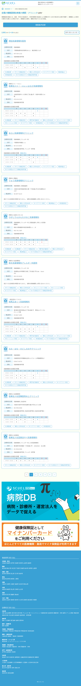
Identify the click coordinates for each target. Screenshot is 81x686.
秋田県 (21, 563)
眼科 (3, 625)
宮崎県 (25, 599)
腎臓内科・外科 (25, 646)
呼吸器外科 (24, 631)
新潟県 (4, 573)
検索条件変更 (40, 25)
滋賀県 (17, 584)
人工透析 (70, 613)
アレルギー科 (26, 613)
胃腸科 (4, 646)
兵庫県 (8, 584)
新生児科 (35, 662)
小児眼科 (24, 662)
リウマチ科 (22, 641)
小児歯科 (7, 620)
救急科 (4, 657)
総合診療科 (8, 613)
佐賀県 (8, 599)
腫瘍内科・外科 (58, 613)
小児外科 (30, 662)
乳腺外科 (8, 667)
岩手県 (12, 563)
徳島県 (4, 594)
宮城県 (17, 563)
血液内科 (50, 613)
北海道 (4, 563)
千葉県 (18, 568)
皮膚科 (7, 625)
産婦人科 (17, 667)
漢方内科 (14, 613)
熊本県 (17, 599)
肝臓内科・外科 (16, 646)
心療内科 (4, 636)
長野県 (8, 573)
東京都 (4, 568)
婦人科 (4, 667)
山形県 (25, 563)
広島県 (17, 589)
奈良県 (21, 584)
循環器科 (17, 657)
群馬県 (30, 568)
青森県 (8, 563)
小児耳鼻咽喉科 (17, 662)
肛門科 (4, 652)
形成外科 (11, 657)
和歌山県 (25, 584)
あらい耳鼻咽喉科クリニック (21, 133)
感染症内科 (5, 615)
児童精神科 (20, 636)
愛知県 (4, 578)
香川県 (8, 594)
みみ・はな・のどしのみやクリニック (25, 349)
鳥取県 (4, 589)
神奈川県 (8, 568)
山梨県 (35, 568)
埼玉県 (14, 568)
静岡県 (12, 578)
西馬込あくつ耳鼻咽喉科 (19, 301)
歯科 (3, 620)
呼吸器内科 (17, 631)
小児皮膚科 (9, 662)
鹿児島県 (29, 599)
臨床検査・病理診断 (25, 615)
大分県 (21, 599)
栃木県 (26, 568)
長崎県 (12, 599)
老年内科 (19, 613)
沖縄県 (35, 599)
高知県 (17, 594)
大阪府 (4, 584)
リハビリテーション (13, 641)
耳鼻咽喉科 (5, 631)
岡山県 (12, 589)
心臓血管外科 (24, 657)
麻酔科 (37, 657)
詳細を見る (23, 153)
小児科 (4, 662)
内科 (3, 613)
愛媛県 (12, 594)
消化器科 (8, 646)
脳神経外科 (31, 657)
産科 (13, 667)
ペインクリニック (36, 613)
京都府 (12, 584)
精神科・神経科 (12, 636)
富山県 (12, 573)
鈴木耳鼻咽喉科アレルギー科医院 (23, 263)
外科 (7, 657)
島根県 (8, 589)
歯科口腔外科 (20, 620)
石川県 (17, 573)
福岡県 (4, 599)
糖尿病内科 (44, 613)
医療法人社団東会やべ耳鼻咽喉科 (23, 437)
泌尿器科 (8, 652)
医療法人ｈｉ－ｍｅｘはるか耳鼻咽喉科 (26, 86)
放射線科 (16, 615)
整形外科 (4, 641)
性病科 (14, 652)
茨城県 (22, 568)
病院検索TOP (8, 9)
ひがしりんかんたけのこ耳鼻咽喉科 (24, 217)
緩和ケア (65, 613)
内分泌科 (11, 615)
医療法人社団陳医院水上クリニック (24, 396)
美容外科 (4, 673)
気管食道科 (31, 631)
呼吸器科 (11, 631)
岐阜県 (8, 578)
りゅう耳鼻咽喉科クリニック (21, 180)
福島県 (29, 563)
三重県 (17, 578)
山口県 (21, 589)
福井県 (21, 573)
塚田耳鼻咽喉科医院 (17, 41)
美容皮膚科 (11, 673)
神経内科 (76, 613)
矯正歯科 (13, 620)
